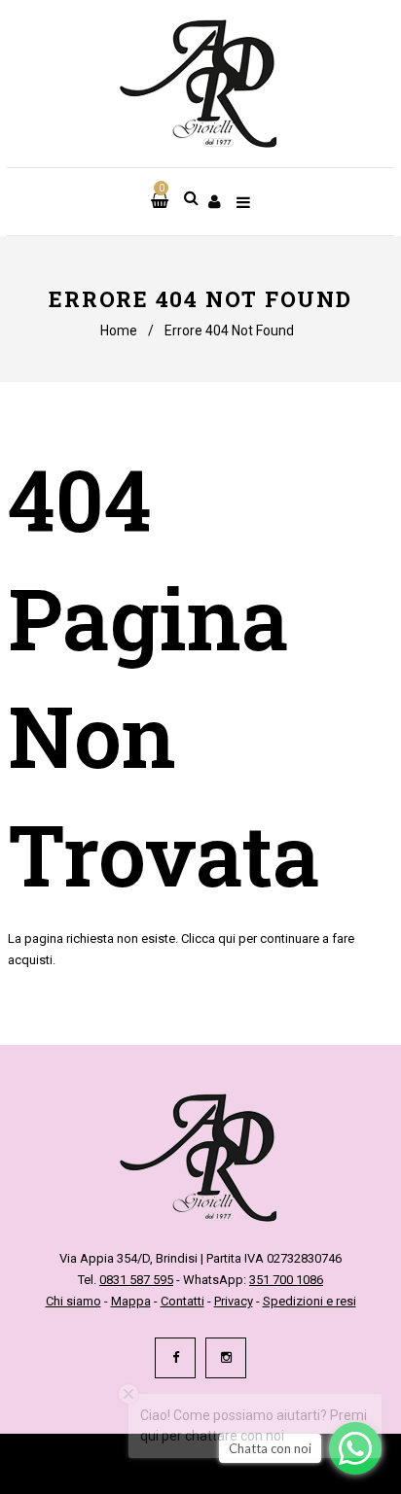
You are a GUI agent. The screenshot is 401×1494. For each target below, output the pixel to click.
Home (118, 330)
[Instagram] (225, 1358)
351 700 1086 (286, 1279)
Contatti (182, 1301)
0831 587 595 (136, 1279)
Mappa (131, 1301)
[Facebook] (175, 1358)
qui (227, 938)
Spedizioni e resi (309, 1301)
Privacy (233, 1301)
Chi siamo (73, 1301)
